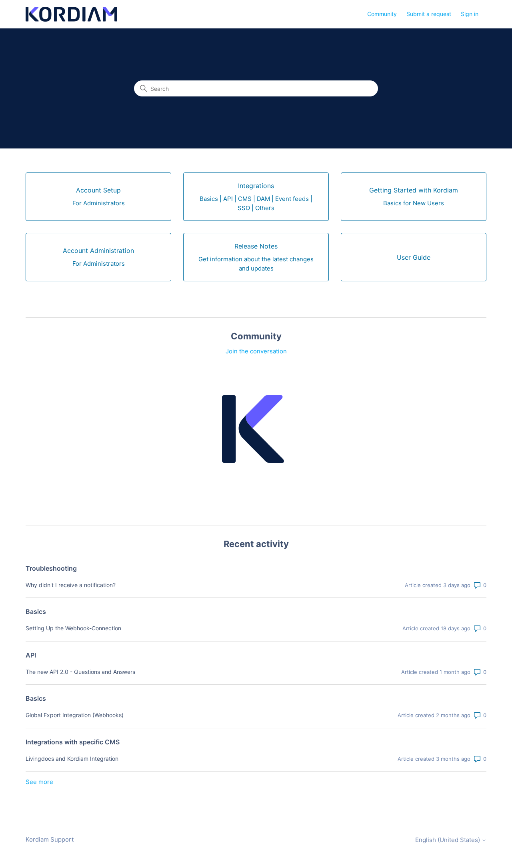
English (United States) (448, 839)
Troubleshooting (51, 568)
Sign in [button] (469, 13)
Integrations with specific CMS (73, 742)
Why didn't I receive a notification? (71, 584)
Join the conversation (256, 351)
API (31, 655)
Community (382, 13)
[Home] (71, 14)
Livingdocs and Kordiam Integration (72, 758)
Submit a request (428, 13)
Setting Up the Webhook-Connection (73, 628)
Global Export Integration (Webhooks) (75, 715)
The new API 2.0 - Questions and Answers (80, 671)
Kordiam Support (50, 839)
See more (39, 782)
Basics (36, 611)
